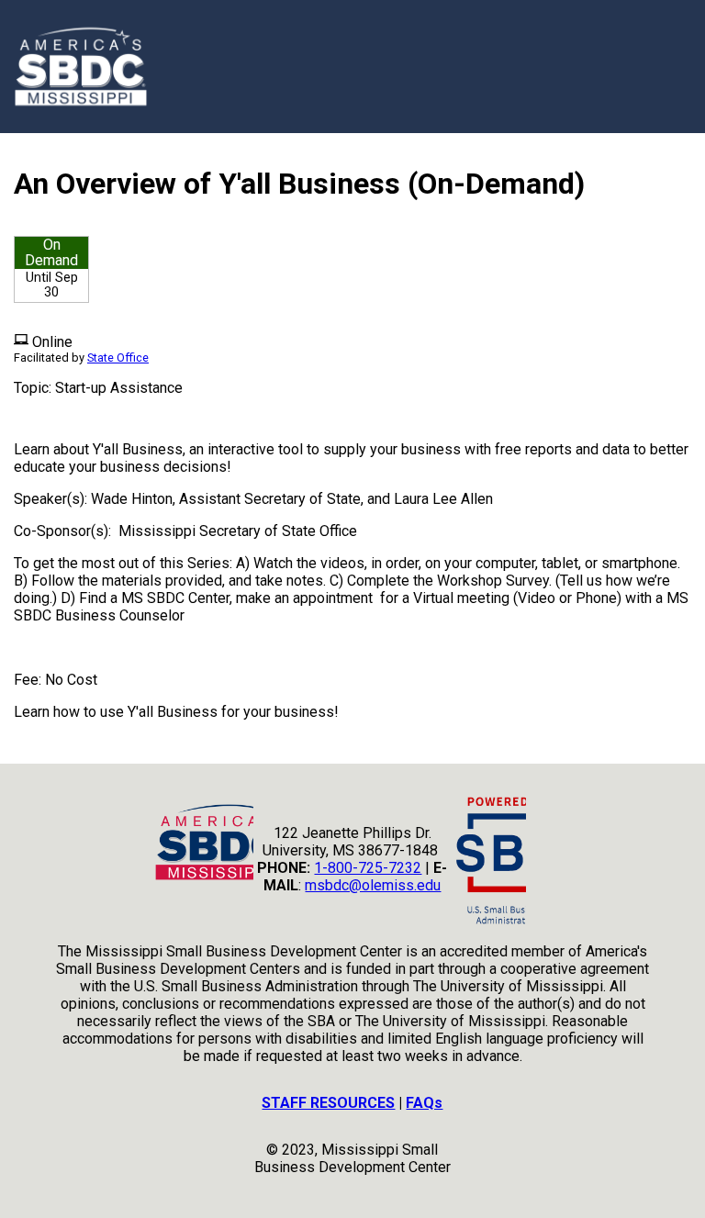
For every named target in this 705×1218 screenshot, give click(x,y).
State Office (118, 357)
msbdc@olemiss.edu (373, 885)
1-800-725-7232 (367, 868)
